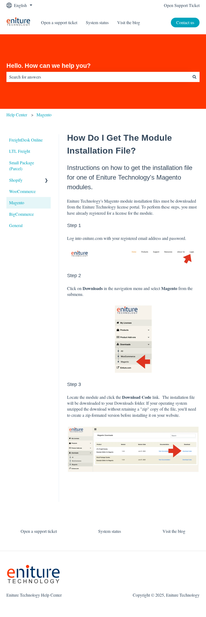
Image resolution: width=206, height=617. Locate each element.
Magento (44, 114)
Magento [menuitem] (16, 202)
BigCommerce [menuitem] (21, 214)
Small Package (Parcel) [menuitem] (21, 165)
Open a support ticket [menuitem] (39, 531)
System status (97, 22)
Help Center (16, 114)
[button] (46, 180)
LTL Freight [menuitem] (19, 151)
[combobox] (97, 77)
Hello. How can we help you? (48, 65)
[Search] (194, 77)
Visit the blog (128, 22)
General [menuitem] (16, 225)
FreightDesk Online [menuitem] (26, 140)
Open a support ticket (59, 22)
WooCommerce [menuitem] (22, 191)
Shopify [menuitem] (16, 180)
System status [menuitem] (109, 531)
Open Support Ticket (182, 5)
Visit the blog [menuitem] (174, 531)
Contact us (185, 22)
